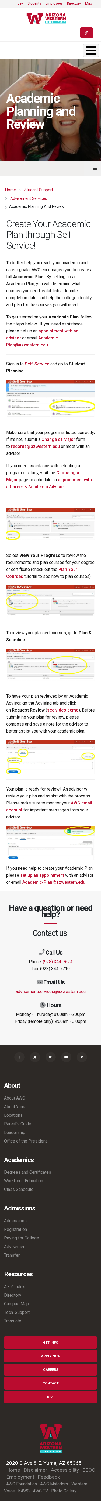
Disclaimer (35, 1470)
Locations (13, 1115)
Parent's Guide (17, 1123)
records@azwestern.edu (35, 446)
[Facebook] (19, 1057)
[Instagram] (51, 1057)
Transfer (12, 1255)
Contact (51, 1383)
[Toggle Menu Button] (91, 50)
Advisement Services (28, 198)
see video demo (63, 710)
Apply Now (50, 1356)
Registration (15, 1229)
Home (10, 190)
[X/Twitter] (35, 1057)
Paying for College (21, 1238)
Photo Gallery (63, 1490)
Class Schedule (18, 1189)
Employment (20, 1477)
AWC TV (40, 1490)
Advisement (15, 1246)
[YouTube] (66, 1057)
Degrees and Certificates (27, 1172)
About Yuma (15, 1106)
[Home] (48, 18)
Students (34, 3)
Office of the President (25, 1141)
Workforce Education (23, 1180)
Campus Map (16, 1303)
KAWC (24, 1490)
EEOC (88, 1470)
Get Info (50, 1342)
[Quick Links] (86, 32)
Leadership (14, 1132)
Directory (74, 3)
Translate (12, 1321)
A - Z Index (14, 1286)
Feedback (49, 1477)
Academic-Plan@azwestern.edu (53, 882)
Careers (50, 1370)
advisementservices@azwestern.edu (51, 991)
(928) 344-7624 (57, 961)
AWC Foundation (21, 1484)
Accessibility (65, 1470)
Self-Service (37, 364)
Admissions (15, 1220)
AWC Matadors (54, 1484)
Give (50, 1397)
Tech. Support (17, 1312)
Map (88, 3)
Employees (54, 3)
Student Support (38, 190)
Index (19, 3)
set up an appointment (42, 875)
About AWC (14, 1098)
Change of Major (58, 439)
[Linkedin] (82, 1057)
